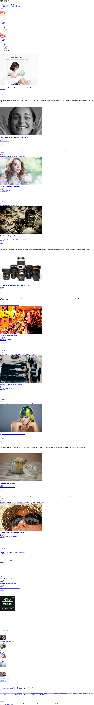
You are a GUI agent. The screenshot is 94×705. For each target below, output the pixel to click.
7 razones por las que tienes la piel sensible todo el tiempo (14, 137)
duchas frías (4, 552)
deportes (48, 693)
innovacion (92, 693)
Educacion (5, 239)
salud (24, 156)
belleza (1, 205)
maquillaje (15, 354)
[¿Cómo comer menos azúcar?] (21, 481)
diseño (53, 693)
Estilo (6, 141)
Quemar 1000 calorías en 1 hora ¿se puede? (5, 678)
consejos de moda (29, 693)
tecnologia (17, 254)
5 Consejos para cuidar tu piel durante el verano (12, 532)
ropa (31, 694)
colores (13, 693)
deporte (45, 693)
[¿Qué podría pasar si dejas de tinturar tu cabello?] (21, 431)
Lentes (12, 239)
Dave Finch (2, 240)
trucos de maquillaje (32, 354)
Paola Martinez (2, 661)
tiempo (26, 354)
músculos (17, 694)
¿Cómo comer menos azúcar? (7, 483)
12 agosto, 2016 (2, 287)
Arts (0, 239)
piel (10, 205)
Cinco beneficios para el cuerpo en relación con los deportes (11, 6)
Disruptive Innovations (9, 704)
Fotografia (8, 239)
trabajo (46, 694)
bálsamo (1, 403)
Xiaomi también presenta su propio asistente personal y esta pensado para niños (20, 87)
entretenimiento (7, 254)
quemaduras (20, 552)
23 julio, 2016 (2, 386)
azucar (7, 502)
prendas (26, 694)
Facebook (77, 693)
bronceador (6, 403)
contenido (7, 305)
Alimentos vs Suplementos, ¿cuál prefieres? (8, 3)
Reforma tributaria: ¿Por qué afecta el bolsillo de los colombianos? (8, 583)
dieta (51, 693)
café (12, 502)
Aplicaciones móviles (3, 90)
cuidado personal (2, 141)
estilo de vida (23, 502)
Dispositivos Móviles (10, 90)
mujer (28, 403)
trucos (20, 254)
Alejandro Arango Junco (4, 91)
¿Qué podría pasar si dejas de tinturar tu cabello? (12, 434)
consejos (3, 254)
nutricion (22, 694)
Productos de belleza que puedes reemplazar (11, 384)
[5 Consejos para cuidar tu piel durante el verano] (21, 530)
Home (1, 50)
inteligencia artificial (17, 90)
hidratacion (9, 552)
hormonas (15, 156)
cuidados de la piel (9, 156)
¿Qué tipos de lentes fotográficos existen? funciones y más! (14, 285)
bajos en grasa (10, 502)
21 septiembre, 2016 (3, 188)
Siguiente (4, 553)
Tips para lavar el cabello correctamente (10, 186)
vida (43, 502)
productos (22, 156)
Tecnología (32, 90)
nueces (37, 502)
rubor (32, 403)
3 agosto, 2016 (2, 337)
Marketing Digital (15, 239)
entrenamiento (11, 305)
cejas (11, 403)
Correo (4, 624)
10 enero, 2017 (2, 89)
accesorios (1, 305)
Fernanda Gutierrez (3, 340)
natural (35, 502)
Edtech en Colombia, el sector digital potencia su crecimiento (7, 641)
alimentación (4, 693)
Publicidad (24, 239)
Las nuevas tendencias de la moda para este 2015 (9, 5)
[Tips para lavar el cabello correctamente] (21, 184)
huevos (31, 502)
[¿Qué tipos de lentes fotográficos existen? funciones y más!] (21, 283)
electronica (4, 289)
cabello (3, 205)
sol (22, 552)
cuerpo (32, 693)
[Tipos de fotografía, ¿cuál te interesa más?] (21, 233)
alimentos (4, 502)
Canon (3, 239)
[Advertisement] (18, 18)
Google (87, 693)
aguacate (1, 502)
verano (26, 552)
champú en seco (16, 403)
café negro (14, 502)
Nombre (4, 619)
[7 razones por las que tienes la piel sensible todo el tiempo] (21, 135)
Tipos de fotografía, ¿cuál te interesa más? (10, 236)
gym (89, 693)
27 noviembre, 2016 (3, 139)
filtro (7, 552)
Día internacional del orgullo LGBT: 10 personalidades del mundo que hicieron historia (10, 578)
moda (8, 141)
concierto (15, 693)
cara (0, 156)
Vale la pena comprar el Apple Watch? (8, 4)
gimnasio (84, 693)
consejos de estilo (6, 354)
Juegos (21, 90)
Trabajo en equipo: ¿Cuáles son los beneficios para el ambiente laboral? (8, 573)
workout (50, 694)
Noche (22, 239)
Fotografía (11, 254)
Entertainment (8, 289)
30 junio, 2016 (2, 534)
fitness (80, 693)
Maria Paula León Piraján (4, 191)
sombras (34, 403)
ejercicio (56, 693)
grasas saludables (27, 502)
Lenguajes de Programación (26, 90)
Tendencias (13, 487)
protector (16, 552)
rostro (24, 354)
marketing (5, 694)
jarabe (33, 502)
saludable (15, 205)
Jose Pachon (2, 566)
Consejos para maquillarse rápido (8, 335)
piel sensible (19, 156)
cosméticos (11, 354)
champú (5, 205)
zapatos (53, 694)
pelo (9, 205)
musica (13, 694)
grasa (7, 205)
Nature (20, 239)
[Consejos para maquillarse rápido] (21, 333)
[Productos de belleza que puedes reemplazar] (21, 382)
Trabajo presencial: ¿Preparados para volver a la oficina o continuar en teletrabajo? (10, 588)
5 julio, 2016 (2, 485)
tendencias (42, 694)
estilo (13, 156)
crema (23, 403)
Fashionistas (7, 339)
